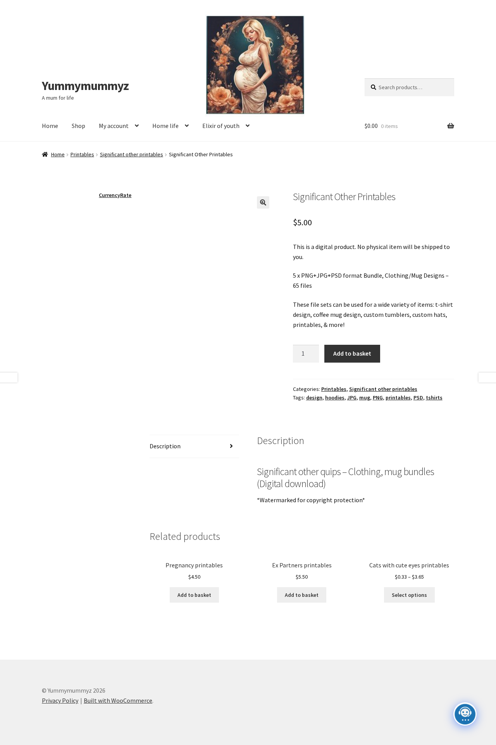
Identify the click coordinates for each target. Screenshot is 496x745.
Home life (165, 126)
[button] (263, 202)
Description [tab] (165, 446)
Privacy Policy (60, 700)
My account (114, 126)
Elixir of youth (220, 126)
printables (398, 397)
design (314, 397)
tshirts (434, 397)
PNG (378, 397)
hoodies (334, 397)
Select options (409, 594)
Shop (78, 126)
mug (364, 397)
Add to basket (352, 353)
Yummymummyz (85, 85)
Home (50, 126)
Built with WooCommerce (118, 700)
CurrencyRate (115, 195)
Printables (82, 154)
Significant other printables (131, 154)
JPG (351, 397)
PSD (418, 397)
